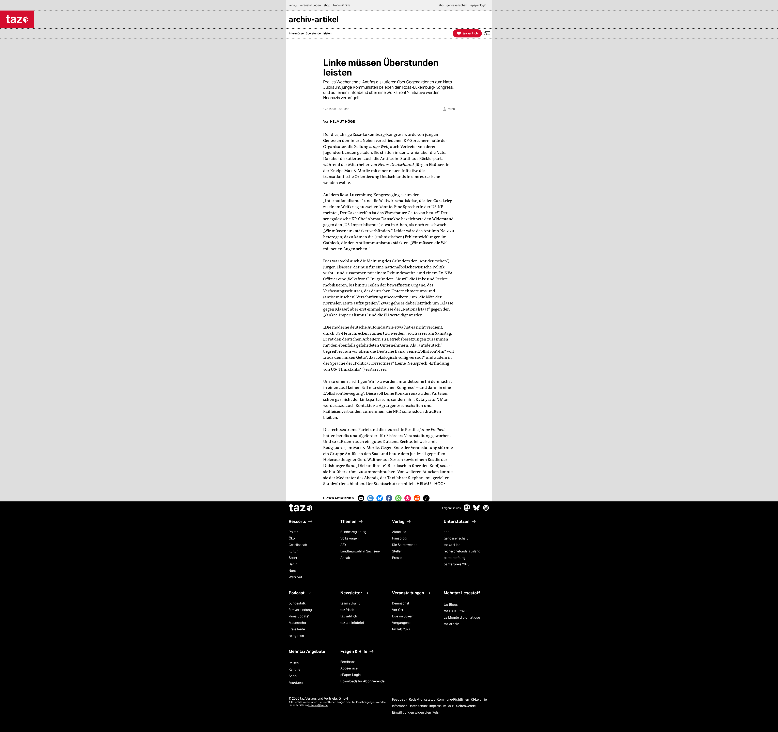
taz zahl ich (452, 545)
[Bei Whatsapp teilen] (398, 498)
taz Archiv (451, 624)
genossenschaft (456, 538)
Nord (292, 571)
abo (447, 532)
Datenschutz (418, 706)
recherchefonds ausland (462, 551)
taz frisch (347, 610)
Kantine (294, 669)
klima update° (299, 616)
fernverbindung (300, 610)
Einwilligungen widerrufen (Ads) (415, 712)
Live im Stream (403, 616)
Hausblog (399, 538)
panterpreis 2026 (457, 564)
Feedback (347, 662)
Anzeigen (296, 682)
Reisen (294, 663)
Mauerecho (297, 623)
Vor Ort (397, 610)
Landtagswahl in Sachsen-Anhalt (360, 554)
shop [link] (327, 5)
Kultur (293, 551)
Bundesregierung (353, 532)
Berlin (293, 564)
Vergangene (401, 623)
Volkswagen (349, 538)
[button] (487, 33)
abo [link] (441, 5)
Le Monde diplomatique (462, 617)
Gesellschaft (298, 545)
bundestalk (297, 603)
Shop (293, 676)
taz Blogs (451, 604)
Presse (397, 558)
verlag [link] (293, 5)
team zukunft (350, 603)
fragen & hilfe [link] (341, 5)
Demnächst (400, 603)
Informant (400, 706)
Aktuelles (399, 532)
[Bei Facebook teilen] (389, 498)
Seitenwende (466, 706)
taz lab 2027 (401, 629)
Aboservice (349, 668)
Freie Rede (297, 629)
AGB (451, 706)
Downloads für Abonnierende (362, 681)
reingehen (296, 636)
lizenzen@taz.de (318, 705)
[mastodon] (467, 510)
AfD (343, 545)
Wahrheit (295, 577)
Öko (292, 538)
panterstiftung (454, 558)
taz (301, 508)
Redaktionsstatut (422, 699)
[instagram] (486, 510)
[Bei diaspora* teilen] (407, 498)
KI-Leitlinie (479, 699)
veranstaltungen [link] (310, 5)
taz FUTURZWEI (455, 611)
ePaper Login (350, 675)
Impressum (438, 706)
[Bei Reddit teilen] (417, 498)
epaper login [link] (478, 5)
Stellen (397, 551)
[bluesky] (476, 510)
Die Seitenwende (404, 545)
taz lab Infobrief (352, 623)
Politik (293, 532)
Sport (293, 558)
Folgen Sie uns (451, 508)
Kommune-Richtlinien (453, 699)
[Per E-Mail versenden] (361, 498)
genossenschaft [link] (457, 5)
